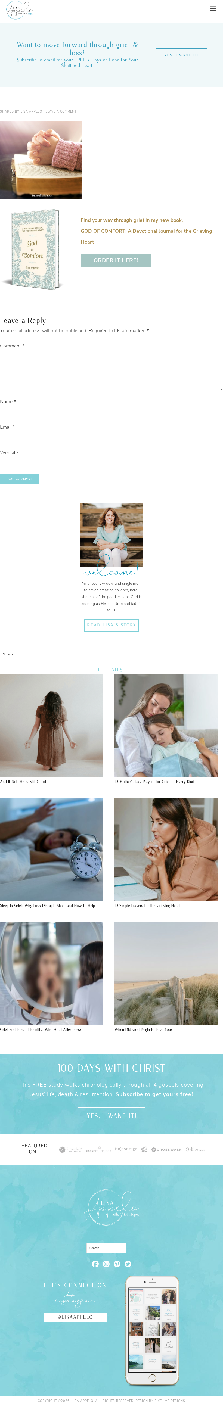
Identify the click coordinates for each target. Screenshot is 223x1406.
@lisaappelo (75, 1317)
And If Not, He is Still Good (23, 781)
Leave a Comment (60, 112)
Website (9, 452)
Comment (12, 346)
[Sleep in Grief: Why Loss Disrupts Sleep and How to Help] (51, 898)
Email (7, 427)
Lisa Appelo (18, 4)
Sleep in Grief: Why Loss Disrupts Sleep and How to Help (47, 905)
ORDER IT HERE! (116, 260)
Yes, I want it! (181, 55)
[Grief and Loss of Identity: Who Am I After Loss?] (51, 1022)
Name (8, 401)
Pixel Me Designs (169, 1401)
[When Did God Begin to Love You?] (166, 1022)
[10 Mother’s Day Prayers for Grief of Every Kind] (166, 775)
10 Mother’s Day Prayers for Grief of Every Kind (154, 781)
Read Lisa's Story (111, 625)
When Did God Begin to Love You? (143, 1029)
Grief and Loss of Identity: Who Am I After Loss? (40, 1029)
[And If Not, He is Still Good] (51, 775)
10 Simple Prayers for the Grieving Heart (147, 905)
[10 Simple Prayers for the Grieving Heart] (166, 898)
